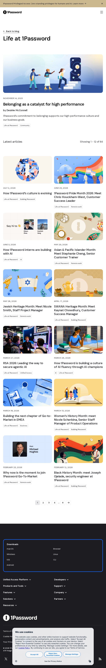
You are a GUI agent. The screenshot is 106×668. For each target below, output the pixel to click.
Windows (11, 554)
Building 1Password (27, 199)
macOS (10, 548)
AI (21, 259)
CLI (54, 559)
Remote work (76, 207)
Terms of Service (10, 631)
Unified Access (26, 373)
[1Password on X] (6, 659)
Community (24, 125)
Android (10, 565)
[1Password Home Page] (12, 12)
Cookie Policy (9, 636)
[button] (53, 544)
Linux (55, 554)
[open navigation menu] (101, 12)
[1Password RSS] (100, 659)
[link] (11, 31)
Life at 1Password (10, 125)
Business (23, 425)
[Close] (102, 3)
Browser (57, 548)
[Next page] (68, 502)
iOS (8, 559)
